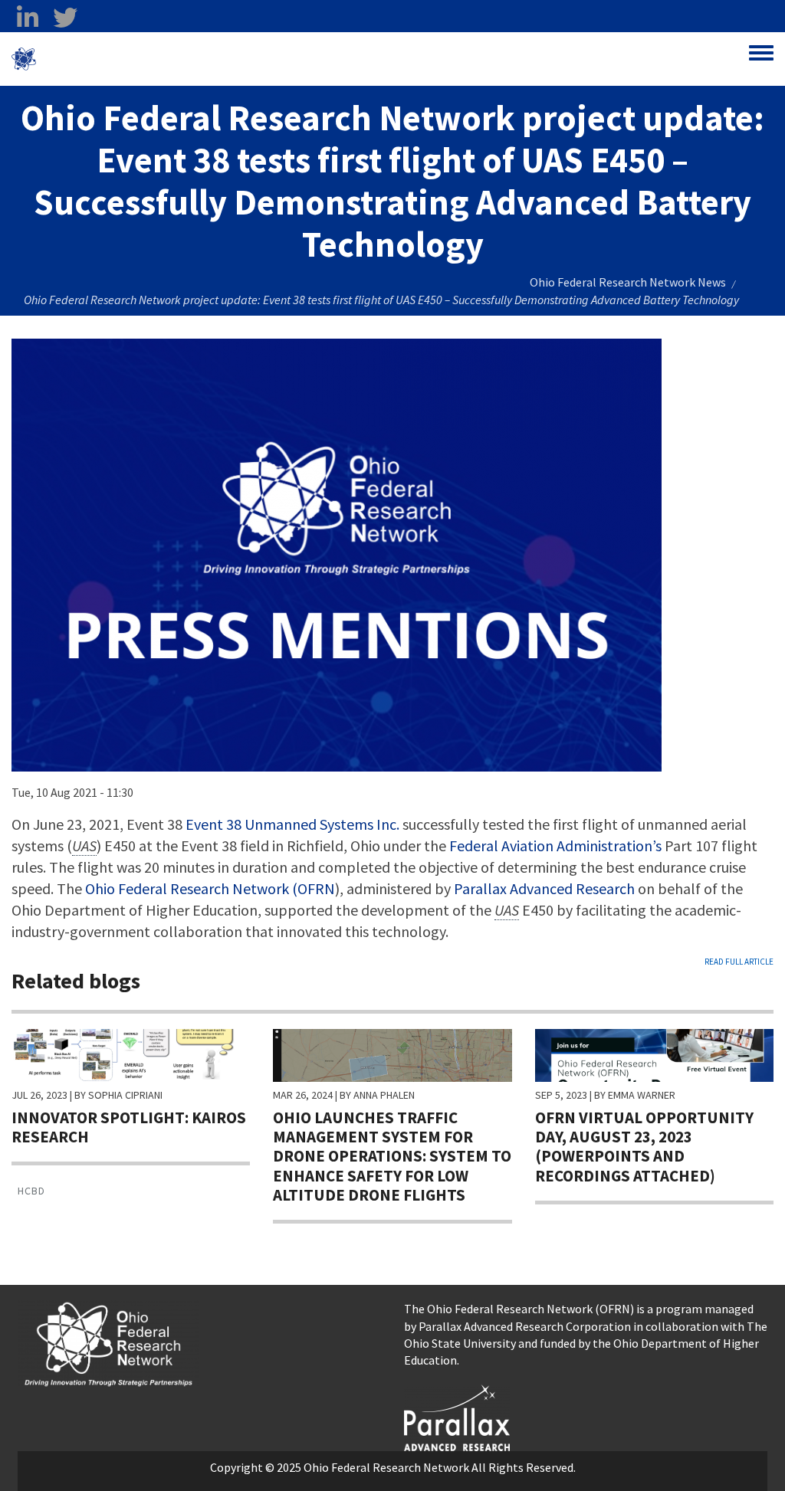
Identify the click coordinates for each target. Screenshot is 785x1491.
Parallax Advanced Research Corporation (525, 1326)
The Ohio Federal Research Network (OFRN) (519, 1308)
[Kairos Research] (130, 1053)
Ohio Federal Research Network (126, 59)
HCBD (31, 1191)
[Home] (23, 59)
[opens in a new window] (457, 1416)
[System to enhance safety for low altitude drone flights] (392, 1053)
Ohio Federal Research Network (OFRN (210, 888)
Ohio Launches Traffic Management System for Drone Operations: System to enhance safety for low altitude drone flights (392, 1156)
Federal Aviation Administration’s (555, 845)
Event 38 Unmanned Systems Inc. (292, 824)
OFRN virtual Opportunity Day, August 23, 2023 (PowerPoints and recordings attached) (644, 1146)
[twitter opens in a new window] (64, 17)
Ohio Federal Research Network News (628, 282)
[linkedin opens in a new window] (27, 17)
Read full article (739, 961)
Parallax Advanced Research (544, 888)
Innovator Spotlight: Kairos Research (128, 1127)
